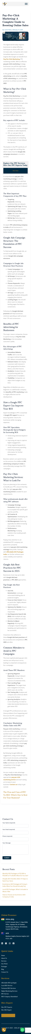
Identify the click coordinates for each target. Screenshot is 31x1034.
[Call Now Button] (4, 1030)
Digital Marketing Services (9, 991)
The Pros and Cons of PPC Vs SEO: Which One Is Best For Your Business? (15, 794)
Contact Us (4, 972)
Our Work (4, 963)
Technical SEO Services (8, 988)
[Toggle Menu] (26, 4)
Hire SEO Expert (6, 1009)
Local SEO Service (6, 985)
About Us (4, 958)
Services (3, 960)
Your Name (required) (8, 823)
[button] (22, 1030)
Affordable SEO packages (9, 982)
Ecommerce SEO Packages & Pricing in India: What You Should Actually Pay (14, 885)
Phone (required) (7, 836)
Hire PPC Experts (6, 1007)
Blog (2, 969)
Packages (4, 966)
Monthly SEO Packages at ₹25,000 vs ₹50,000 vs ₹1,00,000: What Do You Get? (15, 874)
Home (3, 955)
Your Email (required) (8, 829)
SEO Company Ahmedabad (9, 996)
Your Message (6, 843)
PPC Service (5, 993)
